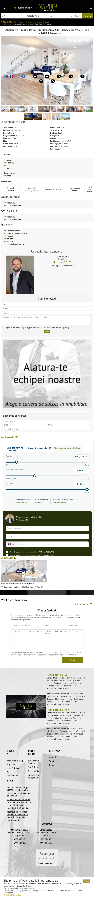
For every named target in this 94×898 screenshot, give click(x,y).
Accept (86, 881)
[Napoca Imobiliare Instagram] (41, 81)
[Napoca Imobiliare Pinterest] (82, 77)
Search (87, 16)
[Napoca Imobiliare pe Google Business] (35, 77)
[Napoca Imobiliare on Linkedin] (59, 77)
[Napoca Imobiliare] (48, 8)
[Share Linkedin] (80, 40)
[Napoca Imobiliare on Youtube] (70, 77)
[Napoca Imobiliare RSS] (53, 81)
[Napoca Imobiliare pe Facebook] (23, 77)
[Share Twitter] (75, 40)
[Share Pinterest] (83, 40)
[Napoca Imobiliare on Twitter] (47, 77)
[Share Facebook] (71, 40)
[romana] (11, 77)
